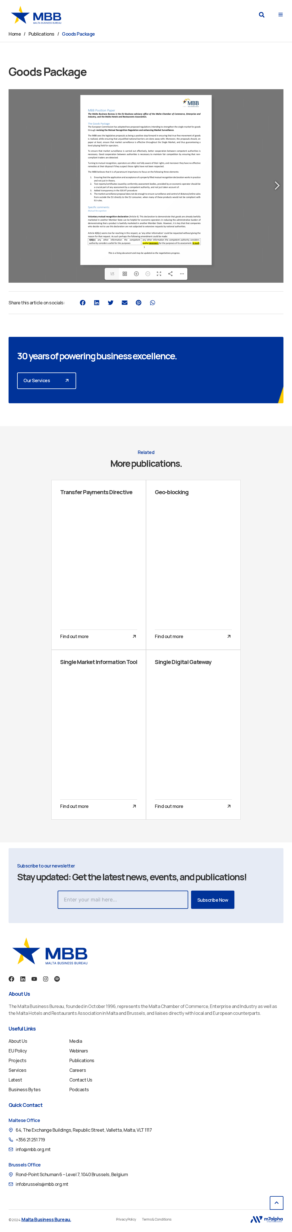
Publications (41, 34)
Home (15, 34)
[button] (261, 14)
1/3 (112, 273)
